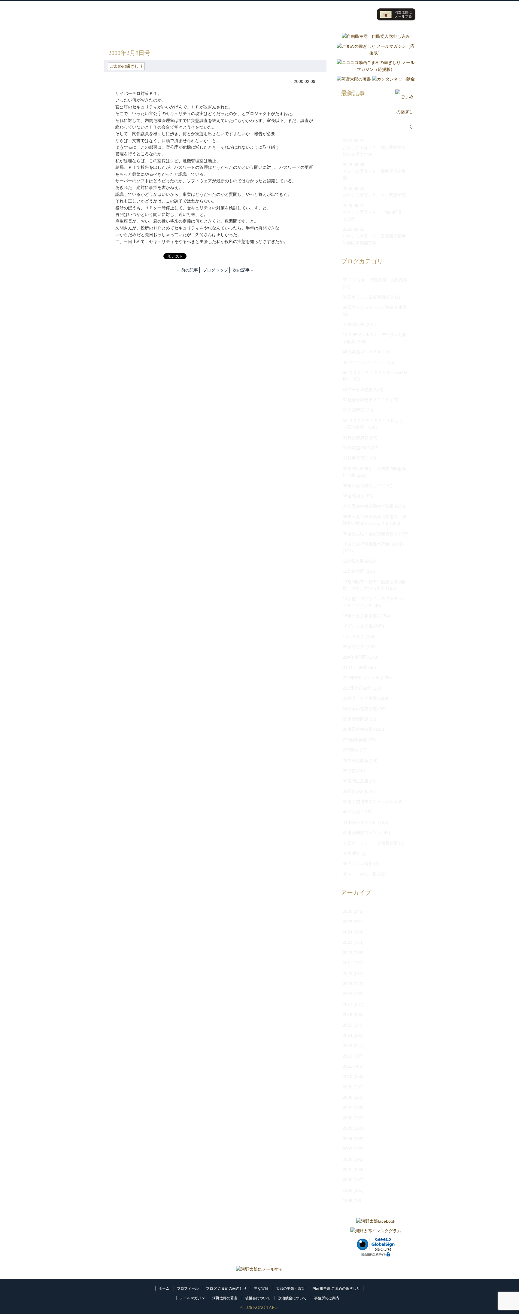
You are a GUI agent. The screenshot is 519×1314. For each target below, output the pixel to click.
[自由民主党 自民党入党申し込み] (376, 36)
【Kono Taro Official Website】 (131, 20)
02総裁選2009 (356, 447)
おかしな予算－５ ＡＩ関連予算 (374, 195)
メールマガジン (192, 1298)
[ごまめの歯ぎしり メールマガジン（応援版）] (376, 52)
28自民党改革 (356, 760)
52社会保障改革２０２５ (366, 399)
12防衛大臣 (353, 571)
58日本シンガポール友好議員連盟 (374, 307)
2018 (347, 993)
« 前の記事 (188, 270)
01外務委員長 (356, 437)
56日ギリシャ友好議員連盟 (368, 297)
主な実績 (261, 1288)
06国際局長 (353, 495)
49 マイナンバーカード (365, 362)
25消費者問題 (356, 719)
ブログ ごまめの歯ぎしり (226, 1288)
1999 (347, 1190)
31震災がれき (356, 791)
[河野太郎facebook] (375, 1221)
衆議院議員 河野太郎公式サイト (142, 11)
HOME (110, 36)
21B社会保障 (355, 667)
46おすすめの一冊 (360, 874)
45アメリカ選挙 (358, 863)
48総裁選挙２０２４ (362, 351)
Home (213, 14)
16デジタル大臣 (358, 626)
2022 (347, 952)
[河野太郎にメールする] (259, 1269)
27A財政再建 (355, 739)
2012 (347, 1056)
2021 (347, 962)
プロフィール (188, 1288)
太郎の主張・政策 (290, 1288)
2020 (347, 973)
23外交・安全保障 (360, 698)
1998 (347, 1200)
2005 (347, 1128)
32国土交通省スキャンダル (368, 801)
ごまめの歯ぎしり (141, 36)
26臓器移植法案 (358, 729)
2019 (347, 983)
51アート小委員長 (360, 389)
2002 (347, 1159)
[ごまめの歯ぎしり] (404, 127)
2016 (347, 1014)
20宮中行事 (353, 646)
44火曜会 (351, 853)
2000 (347, 1179)
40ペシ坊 (351, 811)
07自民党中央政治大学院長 (368, 506)
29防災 (349, 770)
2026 (347, 911)
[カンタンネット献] (393, 79)
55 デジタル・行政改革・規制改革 (375, 280)
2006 (347, 1117)
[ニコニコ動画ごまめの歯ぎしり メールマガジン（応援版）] (376, 69)
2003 (347, 1148)
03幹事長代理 (356, 458)
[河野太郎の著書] (354, 79)
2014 (347, 1035)
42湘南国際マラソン (362, 832)
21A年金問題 (355, 657)
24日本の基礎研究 (360, 708)
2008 (347, 1097)
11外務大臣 (353, 561)
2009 (347, 1087)
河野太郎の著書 (225, 1298)
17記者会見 (353, 636)
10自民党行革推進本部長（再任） (374, 544)
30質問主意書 (356, 780)
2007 (347, 1107)
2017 (347, 1004)
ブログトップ (215, 270)
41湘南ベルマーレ (360, 822)
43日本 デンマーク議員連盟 (370, 843)
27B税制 (351, 750)
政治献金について (292, 1298)
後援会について (257, 1298)
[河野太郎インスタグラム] (375, 1230)
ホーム (164, 1288)
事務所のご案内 (326, 1298)
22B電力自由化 (357, 688)
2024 (347, 932)
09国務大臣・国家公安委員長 (370, 533)
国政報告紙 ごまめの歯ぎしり (336, 1288)
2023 (347, 942)
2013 (347, 1045)
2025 (347, 921)
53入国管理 (353, 410)
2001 (347, 1169)
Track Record (285, 14)
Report (357, 14)
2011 (347, 1066)
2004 (347, 1138)
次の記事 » (243, 270)
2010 (347, 1076)
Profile (249, 14)
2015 (347, 1025)
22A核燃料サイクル (361, 677)
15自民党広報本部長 (362, 615)
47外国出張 (353, 324)
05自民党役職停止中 (362, 485)
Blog (321, 14)
